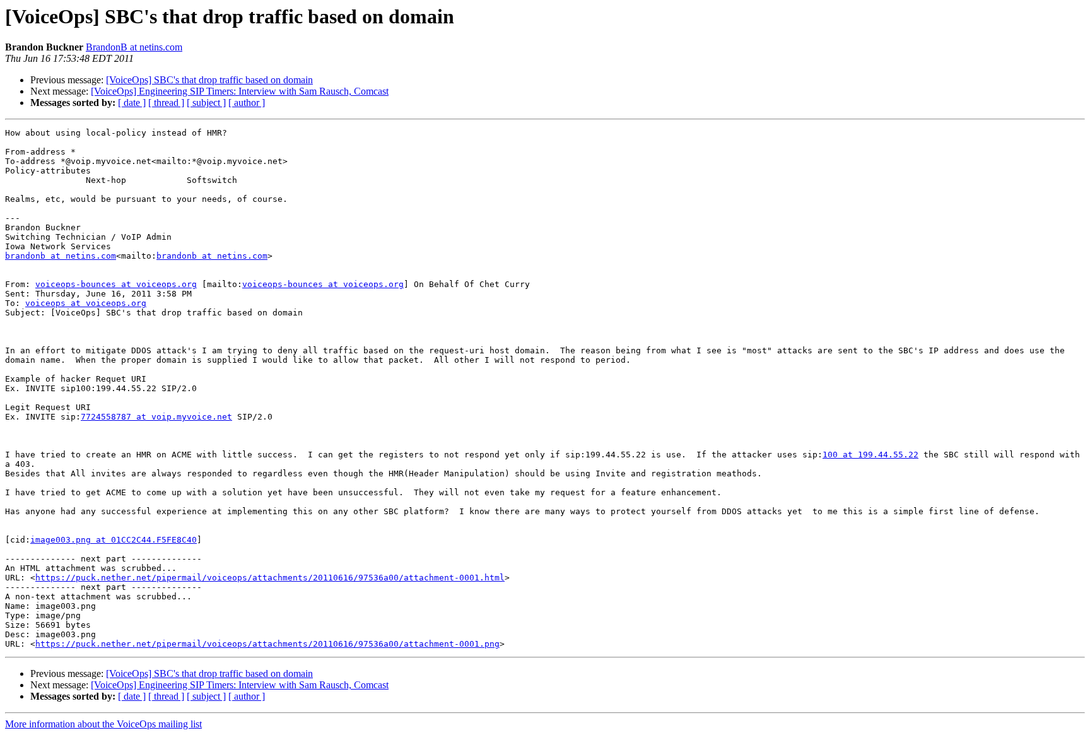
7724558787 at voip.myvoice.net (156, 416)
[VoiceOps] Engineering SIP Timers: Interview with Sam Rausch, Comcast (240, 91)
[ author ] (246, 102)
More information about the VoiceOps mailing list (103, 724)
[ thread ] (166, 102)
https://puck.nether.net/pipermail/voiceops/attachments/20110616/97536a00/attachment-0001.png (267, 644)
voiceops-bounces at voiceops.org (116, 284)
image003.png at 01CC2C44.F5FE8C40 (113, 539)
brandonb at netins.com (60, 256)
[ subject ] (206, 102)
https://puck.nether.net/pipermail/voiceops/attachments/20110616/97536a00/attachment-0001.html (270, 577)
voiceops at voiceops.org (85, 303)
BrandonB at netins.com (134, 47)
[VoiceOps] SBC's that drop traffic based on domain (209, 79)
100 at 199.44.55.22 (870, 454)
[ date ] (132, 102)
